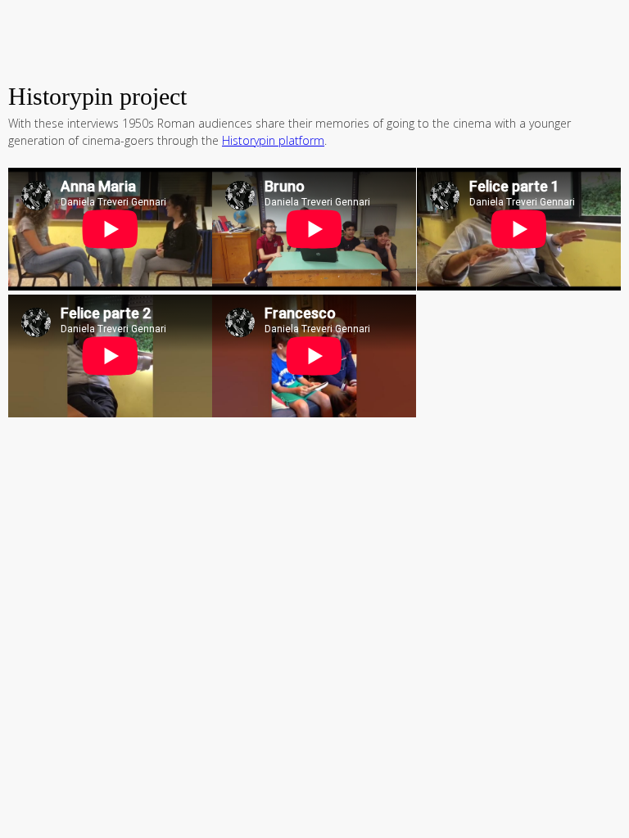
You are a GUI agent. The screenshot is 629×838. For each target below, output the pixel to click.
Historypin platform (273, 140)
